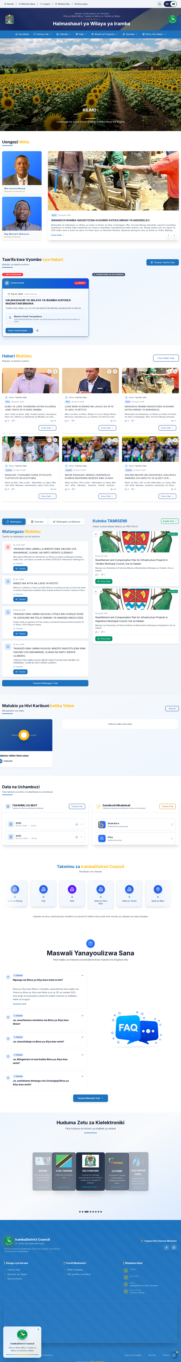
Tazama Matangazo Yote (45, 683)
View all (172, 708)
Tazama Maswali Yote (88, 1098)
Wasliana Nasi (64, 4)
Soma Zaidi (56, 235)
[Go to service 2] (82, 1212)
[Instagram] (174, 1247)
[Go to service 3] (85, 1212)
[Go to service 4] (89, 1212)
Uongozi (46, 4)
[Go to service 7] (98, 1212)
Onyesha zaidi (19, 1001)
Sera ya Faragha (133, 1355)
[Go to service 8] (101, 1212)
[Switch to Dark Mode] (160, 4)
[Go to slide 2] (12, 124)
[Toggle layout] (38, 1330)
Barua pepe (82, 4)
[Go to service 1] (80, 1212)
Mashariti (152, 1355)
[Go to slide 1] (7, 124)
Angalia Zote (168, 521)
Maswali (10, 4)
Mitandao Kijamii (28, 4)
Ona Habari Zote (166, 358)
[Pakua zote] (76, 821)
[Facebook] (166, 1247)
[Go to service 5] (93, 1212)
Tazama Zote (77, 806)
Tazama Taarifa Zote (164, 262)
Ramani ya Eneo (170, 1355)
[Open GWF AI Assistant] (174, 1355)
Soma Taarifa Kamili (17, 330)
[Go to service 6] (96, 1212)
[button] (44, 987)
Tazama (22, 568)
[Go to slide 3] (16, 124)
